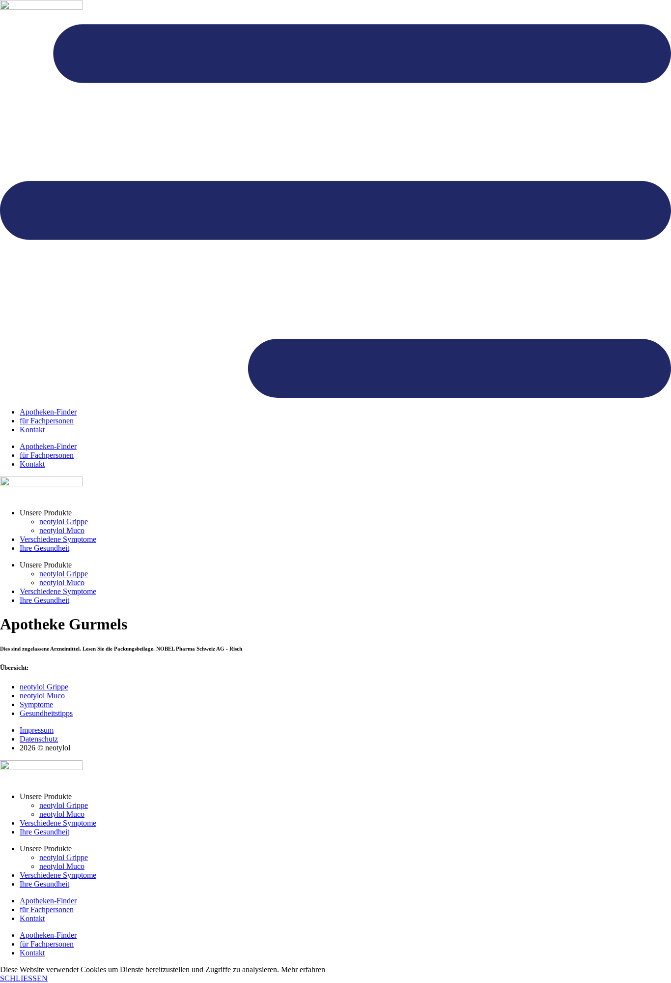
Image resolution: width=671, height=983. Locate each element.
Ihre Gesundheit (44, 548)
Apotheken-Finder (48, 412)
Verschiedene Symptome (58, 539)
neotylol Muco (61, 530)
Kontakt (32, 429)
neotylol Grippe (63, 521)
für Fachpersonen (47, 421)
